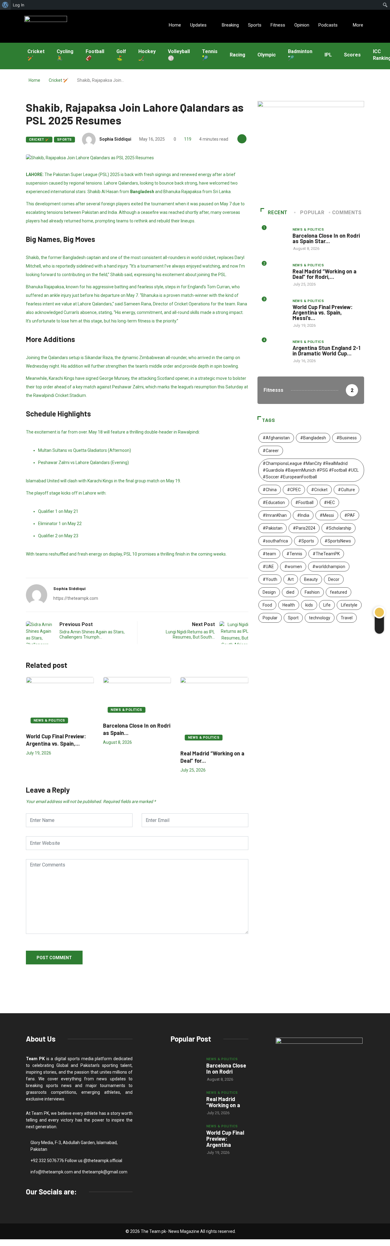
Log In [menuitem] (18, 4)
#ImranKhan (275, 515)
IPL (328, 55)
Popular (270, 617)
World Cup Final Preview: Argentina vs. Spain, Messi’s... (322, 312)
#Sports (306, 540)
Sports (254, 25)
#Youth (270, 579)
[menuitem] (5, 5)
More (358, 25)
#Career (271, 450)
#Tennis (294, 553)
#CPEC (294, 489)
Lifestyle (349, 605)
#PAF (349, 515)
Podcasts (328, 25)
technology (319, 617)
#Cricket (319, 489)
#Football (304, 502)
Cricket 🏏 (35, 55)
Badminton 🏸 (300, 55)
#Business (346, 437)
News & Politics (49, 720)
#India (303, 515)
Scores (352, 55)
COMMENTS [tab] (347, 212)
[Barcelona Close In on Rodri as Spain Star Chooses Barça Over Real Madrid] (185, 1067)
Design (269, 592)
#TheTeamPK (326, 553)
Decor (333, 579)
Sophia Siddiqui (115, 139)
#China (270, 489)
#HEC (329, 502)
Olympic (266, 55)
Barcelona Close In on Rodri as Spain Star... (326, 238)
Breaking (230, 25)
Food (267, 605)
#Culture (346, 489)
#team (269, 553)
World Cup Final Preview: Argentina (225, 1138)
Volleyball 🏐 (179, 55)
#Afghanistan (276, 437)
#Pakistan (272, 528)
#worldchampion (328, 566)
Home (175, 25)
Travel (347, 617)
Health (288, 605)
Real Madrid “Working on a (223, 1102)
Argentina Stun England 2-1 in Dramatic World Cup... (326, 350)
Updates (198, 25)
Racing (237, 55)
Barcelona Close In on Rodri (226, 1068)
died (290, 592)
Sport (293, 617)
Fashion (312, 592)
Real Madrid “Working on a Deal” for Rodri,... (324, 274)
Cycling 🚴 (65, 55)
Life (327, 605)
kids (309, 605)
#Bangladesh (313, 437)
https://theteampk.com (75, 598)
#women (293, 566)
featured (338, 592)
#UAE (268, 566)
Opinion (301, 25)
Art (291, 579)
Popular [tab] (312, 212)
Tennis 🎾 (210, 55)
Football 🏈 (95, 55)
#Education (274, 502)
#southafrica (275, 540)
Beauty (311, 579)
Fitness (278, 25)
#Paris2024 (304, 528)
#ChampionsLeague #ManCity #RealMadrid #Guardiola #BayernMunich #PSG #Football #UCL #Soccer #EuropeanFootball (311, 470)
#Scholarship (338, 528)
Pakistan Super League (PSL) (81, 174)
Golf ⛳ (121, 55)
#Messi (327, 515)
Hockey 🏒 (147, 55)
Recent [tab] (278, 212)
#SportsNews (337, 540)
